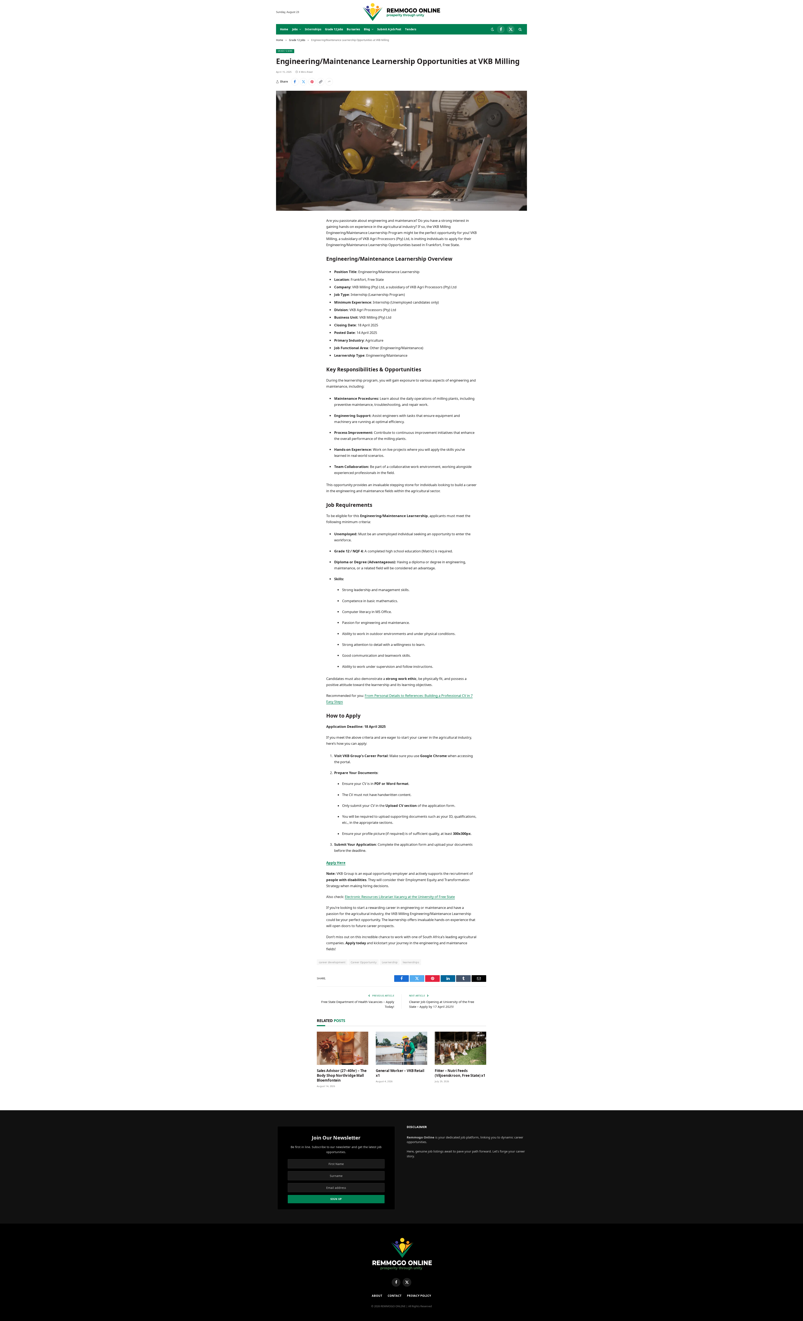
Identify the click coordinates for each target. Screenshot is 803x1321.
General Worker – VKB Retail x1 (400, 1073)
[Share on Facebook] (295, 82)
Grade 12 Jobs (334, 29)
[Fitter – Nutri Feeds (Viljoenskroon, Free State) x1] (460, 1048)
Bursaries (353, 29)
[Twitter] (283, 242)
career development (332, 962)
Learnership (390, 962)
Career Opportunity (364, 962)
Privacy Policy (419, 1296)
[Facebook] (283, 231)
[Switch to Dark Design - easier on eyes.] (492, 29)
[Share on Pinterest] (312, 82)
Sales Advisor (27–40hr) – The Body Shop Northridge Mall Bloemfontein (342, 1075)
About (377, 1296)
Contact (395, 1296)
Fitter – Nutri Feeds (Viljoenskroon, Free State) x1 (460, 1073)
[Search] (520, 29)
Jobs (295, 29)
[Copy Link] (320, 82)
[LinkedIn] (283, 252)
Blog (367, 29)
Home (284, 29)
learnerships (411, 962)
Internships (313, 29)
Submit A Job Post (389, 29)
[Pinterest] (283, 263)
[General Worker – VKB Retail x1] (401, 1048)
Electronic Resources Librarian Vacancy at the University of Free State (400, 896)
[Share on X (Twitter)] (303, 82)
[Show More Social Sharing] (329, 82)
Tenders (410, 29)
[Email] (283, 274)
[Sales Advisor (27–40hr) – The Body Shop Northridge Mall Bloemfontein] (342, 1048)
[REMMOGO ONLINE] (401, 12)
